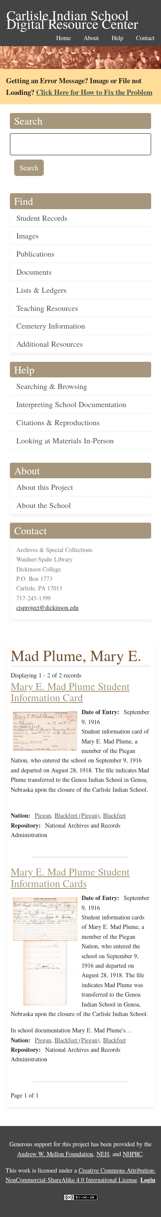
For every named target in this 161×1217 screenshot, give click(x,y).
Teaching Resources (47, 308)
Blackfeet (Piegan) (77, 815)
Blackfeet (114, 815)
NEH (103, 1154)
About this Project (44, 487)
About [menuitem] (91, 38)
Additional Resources (49, 344)
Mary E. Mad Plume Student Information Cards (70, 877)
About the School (43, 505)
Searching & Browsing (51, 386)
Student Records (41, 218)
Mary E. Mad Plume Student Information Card (70, 691)
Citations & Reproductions (58, 422)
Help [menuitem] (117, 38)
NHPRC (132, 1154)
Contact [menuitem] (145, 38)
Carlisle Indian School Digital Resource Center (72, 16)
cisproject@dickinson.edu (47, 607)
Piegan (43, 815)
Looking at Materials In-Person (65, 440)
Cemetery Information (50, 325)
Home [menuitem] (63, 38)
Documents (34, 272)
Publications (35, 253)
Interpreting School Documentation (71, 404)
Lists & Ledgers (41, 290)
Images (27, 235)
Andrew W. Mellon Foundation (55, 1154)
